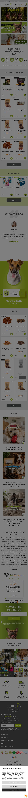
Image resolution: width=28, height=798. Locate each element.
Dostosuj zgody (14, 786)
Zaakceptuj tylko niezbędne (14, 782)
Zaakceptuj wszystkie (14, 790)
